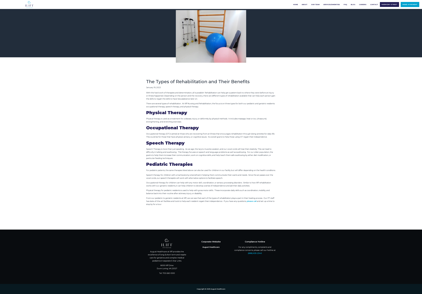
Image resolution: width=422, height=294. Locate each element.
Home (295, 4)
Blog (353, 4)
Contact (374, 4)
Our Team (315, 4)
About (304, 4)
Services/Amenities (331, 4)
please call (251, 201)
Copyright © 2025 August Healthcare (211, 289)
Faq (345, 4)
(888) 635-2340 (255, 253)
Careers (362, 4)
